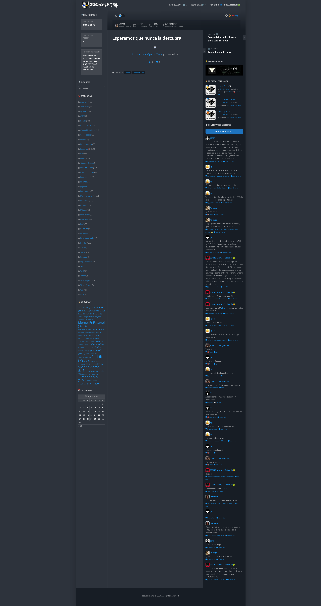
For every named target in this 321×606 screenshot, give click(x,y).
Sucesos (83, 257)
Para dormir (85, 219)
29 (99, 419)
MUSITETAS (96, 338)
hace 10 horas (229, 161)
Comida (88, 311)
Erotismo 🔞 (85, 149)
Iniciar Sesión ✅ (232, 5)
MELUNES (90, 320)
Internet (83, 182)
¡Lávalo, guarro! (224, 111)
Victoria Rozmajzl (212, 388)
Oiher (212, 138)
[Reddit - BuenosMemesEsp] (226, 15)
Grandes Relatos (87, 163)
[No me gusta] (157, 62)
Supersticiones (86, 261)
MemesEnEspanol (91, 324)
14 (95, 411)
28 (95, 419)
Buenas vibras (86, 125)
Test (82, 266)
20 (91, 415)
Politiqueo (84, 233)
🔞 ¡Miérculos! (211, 417)
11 (84, 411)
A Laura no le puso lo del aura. (216, 441)
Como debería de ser (226, 99)
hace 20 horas (227, 287)
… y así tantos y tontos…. (215, 325)
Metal (81, 332)
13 (91, 411)
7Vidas (84, 307)
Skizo (82, 252)
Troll (82, 271)
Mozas (83, 205)
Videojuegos (85, 280)
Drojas (81, 314)
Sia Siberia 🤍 (211, 402)
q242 (225, 488)
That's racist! (92, 374)
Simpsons (83, 364)
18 (84, 415)
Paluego (213, 208)
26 (88, 419)
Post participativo (87, 238)
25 (84, 419)
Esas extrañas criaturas (214, 161)
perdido (213, 541)
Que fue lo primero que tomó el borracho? (220, 477)
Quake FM (91, 353)
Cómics (98, 310)
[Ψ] (94, 383)
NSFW (90, 341)
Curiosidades (85, 135)
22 (99, 415)
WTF (82, 294)
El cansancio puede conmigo (216, 535)
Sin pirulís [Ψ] (96, 364)
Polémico (84, 229)
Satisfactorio (94, 361)
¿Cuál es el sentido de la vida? (216, 580)
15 (99, 411)
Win (81, 290)
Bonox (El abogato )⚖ (219, 345)
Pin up (94, 347)
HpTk (212, 166)
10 (80, 411)
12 (88, 411)
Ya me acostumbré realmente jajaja (218, 176)
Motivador (84, 200)
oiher (223, 308)
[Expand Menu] (186, 5)
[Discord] (236, 15)
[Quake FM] (224, 75)
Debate (83, 139)
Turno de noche (88, 378)
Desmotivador (86, 144)
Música (83, 210)
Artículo (94, 308)
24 (80, 419)
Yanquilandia (83, 384)
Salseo (83, 247)
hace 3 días (218, 453)
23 (103, 415)
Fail (81, 153)
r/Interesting (84, 357)
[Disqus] (155, 116)
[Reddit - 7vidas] (230, 15)
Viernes (92, 381)
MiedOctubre (90, 332)
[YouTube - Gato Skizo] (233, 15)
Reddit (86, 38)
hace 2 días (222, 417)
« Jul (80, 426)
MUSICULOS (84, 338)
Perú (82, 224)
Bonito (83, 121)
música (81, 341)
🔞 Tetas (210, 215)
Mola (84, 335)
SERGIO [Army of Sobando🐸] (222, 258)
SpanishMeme (88, 369)
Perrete (98, 344)
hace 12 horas (236, 176)
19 (88, 415)
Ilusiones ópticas (87, 172)
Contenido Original (87, 130)
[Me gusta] (150, 62)
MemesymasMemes (91, 329)
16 (103, 411)
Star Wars (93, 371)
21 (95, 415)
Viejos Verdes (85, 285)
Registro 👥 (216, 5)
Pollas (88, 351)
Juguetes (83, 186)
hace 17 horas (227, 252)
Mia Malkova (211, 518)
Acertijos (83, 102)
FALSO (89, 314)
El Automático (125, 26)
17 (80, 415)
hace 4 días (221, 547)
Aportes (83, 111)
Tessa (84, 374)
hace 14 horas (220, 232)
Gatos (82, 158)
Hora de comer (86, 168)
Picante (83, 347)
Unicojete (214, 496)
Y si (84, 41)
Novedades (85, 215)
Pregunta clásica (212, 429)
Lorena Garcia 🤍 (224, 86)
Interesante (88, 52)
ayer (216, 352)
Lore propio (85, 191)
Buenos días (89, 25)
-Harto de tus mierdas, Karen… (216, 188)
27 (91, 419)
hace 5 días (231, 580)
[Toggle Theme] (120, 15)
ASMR (82, 116)
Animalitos (84, 106)
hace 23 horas (229, 325)
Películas (86, 344)
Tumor (83, 276)
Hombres (97, 314)
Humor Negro (85, 317)
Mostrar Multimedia (225, 131)
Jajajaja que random (213, 203)
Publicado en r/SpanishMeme (147, 54)
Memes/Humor (89, 21)
